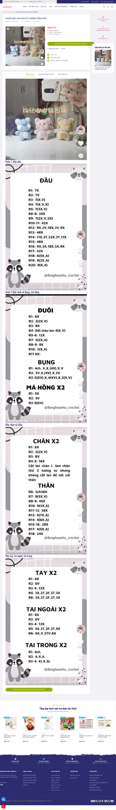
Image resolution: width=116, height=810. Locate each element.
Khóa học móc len (75, 775)
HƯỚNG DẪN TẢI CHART (29, 780)
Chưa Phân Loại (10, 12)
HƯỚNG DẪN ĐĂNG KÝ (29, 782)
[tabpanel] (25, 46)
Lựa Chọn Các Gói (85, 1)
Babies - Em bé (55, 780)
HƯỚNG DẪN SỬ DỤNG (29, 775)
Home (3, 12)
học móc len (73, 778)
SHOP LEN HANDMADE (61, 6)
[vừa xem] (103, 58)
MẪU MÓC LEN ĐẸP (94, 787)
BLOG (50, 6)
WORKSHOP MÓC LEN (95, 790)
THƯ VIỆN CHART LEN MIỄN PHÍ (98, 782)
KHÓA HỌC (44, 6)
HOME (24, 6)
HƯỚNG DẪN (73, 6)
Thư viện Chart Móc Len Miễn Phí (18, 801)
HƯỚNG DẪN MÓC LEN (95, 775)
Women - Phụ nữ (56, 785)
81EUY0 (37, 21)
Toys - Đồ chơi (55, 790)
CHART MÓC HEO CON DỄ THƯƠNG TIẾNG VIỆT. (102, 68)
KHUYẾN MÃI (93, 785)
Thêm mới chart (94, 1)
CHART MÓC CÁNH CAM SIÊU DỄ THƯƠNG (85, 736)
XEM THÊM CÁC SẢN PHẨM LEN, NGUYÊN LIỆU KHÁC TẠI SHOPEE (71, 43)
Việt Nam (6, 734)
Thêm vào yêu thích (53, 48)
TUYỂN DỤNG (93, 780)
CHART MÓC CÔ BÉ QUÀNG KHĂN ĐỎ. (47, 736)
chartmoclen (48, 801)
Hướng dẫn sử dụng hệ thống (107, 1)
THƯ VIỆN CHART (33, 6)
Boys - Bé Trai (55, 787)
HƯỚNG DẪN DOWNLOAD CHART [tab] (46, 74)
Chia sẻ (63, 48)
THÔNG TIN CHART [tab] (30, 74)
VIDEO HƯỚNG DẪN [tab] (62, 74)
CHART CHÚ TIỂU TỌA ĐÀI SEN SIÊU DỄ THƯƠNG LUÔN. (11, 737)
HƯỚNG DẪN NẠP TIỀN (29, 778)
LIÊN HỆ (81, 6)
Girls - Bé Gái (54, 782)
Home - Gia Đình (55, 778)
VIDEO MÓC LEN (93, 778)
